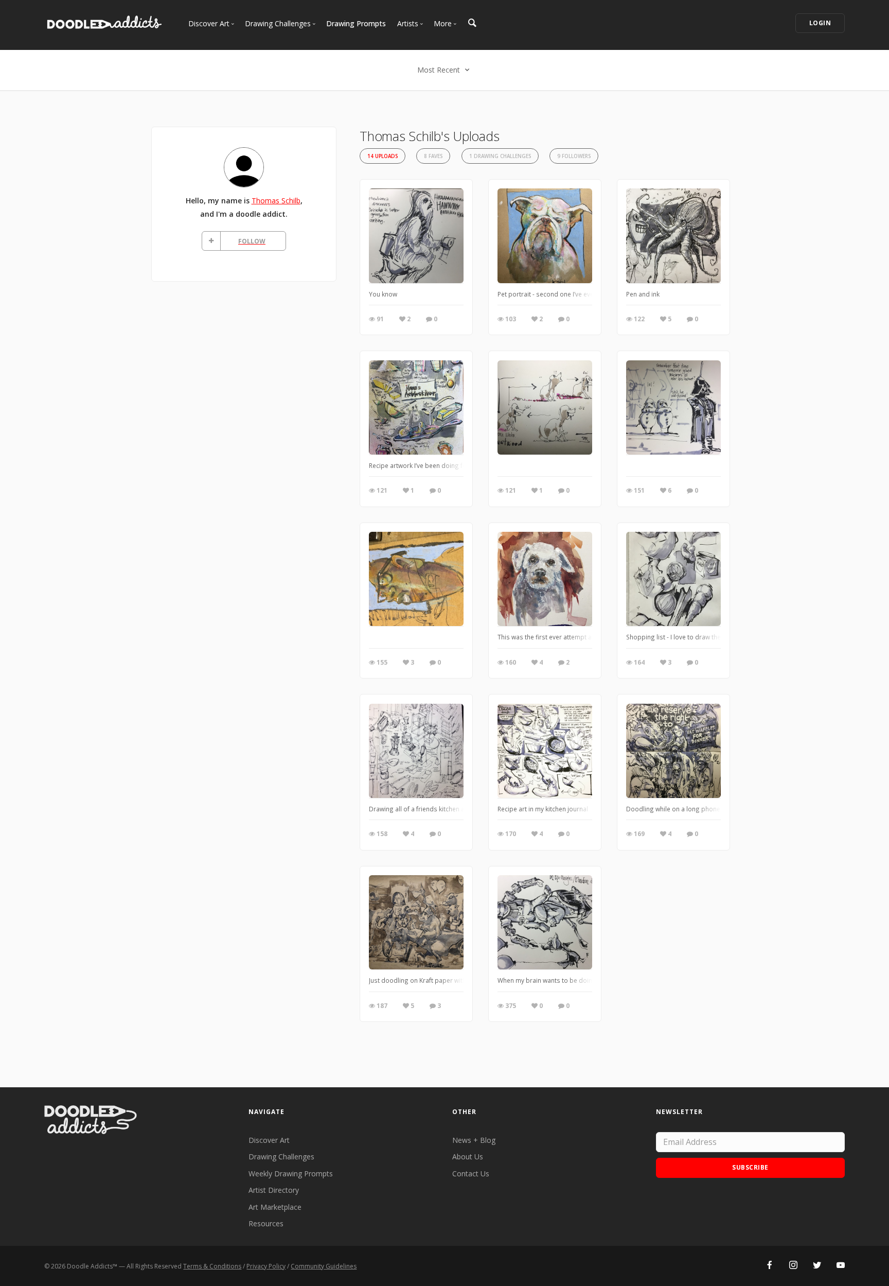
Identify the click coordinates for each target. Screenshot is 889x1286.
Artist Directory (273, 1190)
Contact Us (470, 1173)
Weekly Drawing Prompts (290, 1173)
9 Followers (574, 156)
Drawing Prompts (356, 23)
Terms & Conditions (212, 1266)
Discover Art (269, 1140)
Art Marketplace (274, 1207)
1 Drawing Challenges (500, 156)
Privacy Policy (266, 1266)
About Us (467, 1156)
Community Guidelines (324, 1266)
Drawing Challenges (281, 1156)
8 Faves (433, 156)
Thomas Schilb (276, 200)
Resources (265, 1223)
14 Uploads (382, 156)
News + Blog (473, 1140)
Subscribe (750, 1167)
